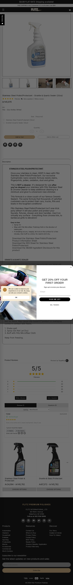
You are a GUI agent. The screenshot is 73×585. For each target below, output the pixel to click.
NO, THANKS (54, 305)
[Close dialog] (71, 267)
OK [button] (16, 297)
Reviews (2, 18)
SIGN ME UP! (54, 299)
